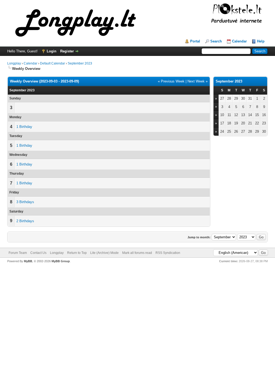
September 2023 (80, 63)
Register (67, 51)
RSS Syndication (167, 253)
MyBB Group (61, 261)
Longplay (14, 63)
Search (216, 41)
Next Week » (197, 81)
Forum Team (18, 253)
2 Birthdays (25, 221)
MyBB (28, 261)
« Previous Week (171, 81)
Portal (195, 41)
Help (261, 41)
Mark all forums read (137, 253)
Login (51, 51)
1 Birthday (24, 127)
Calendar (239, 41)
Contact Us (38, 253)
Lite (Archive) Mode (104, 253)
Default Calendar (52, 63)
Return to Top (77, 253)
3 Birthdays (25, 202)
